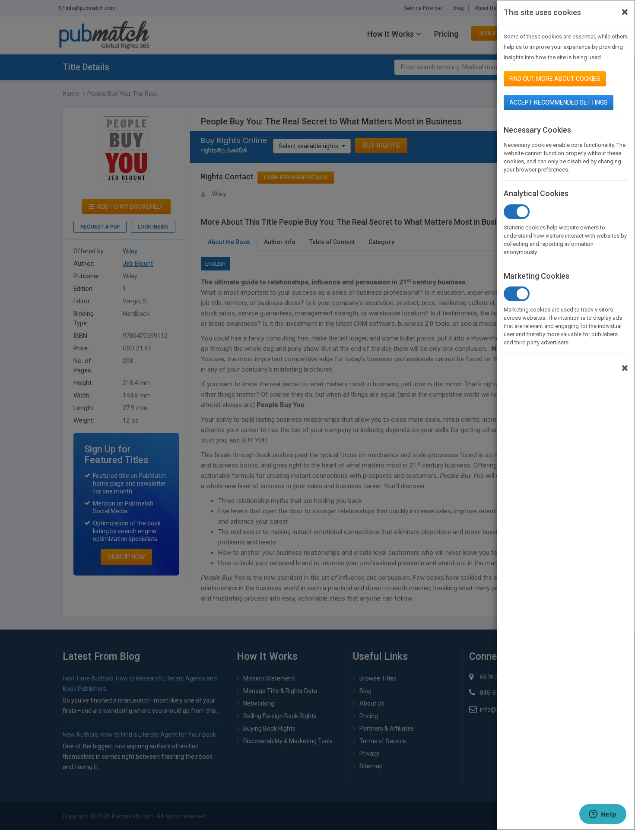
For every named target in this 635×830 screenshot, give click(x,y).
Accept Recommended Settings (558, 102)
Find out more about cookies (554, 78)
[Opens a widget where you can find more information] (602, 815)
